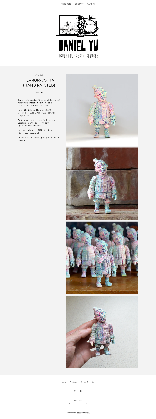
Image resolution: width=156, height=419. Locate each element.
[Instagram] (75, 391)
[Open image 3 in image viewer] (102, 258)
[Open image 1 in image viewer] (102, 110)
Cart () (91, 4)
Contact (79, 4)
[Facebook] (81, 391)
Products (66, 4)
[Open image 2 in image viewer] (102, 183)
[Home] (78, 36)
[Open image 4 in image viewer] (102, 332)
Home (63, 382)
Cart (93, 382)
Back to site (78, 401)
